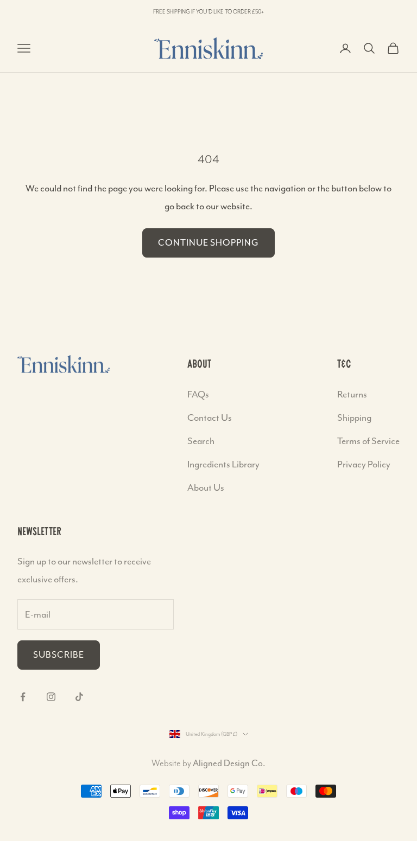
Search (200, 441)
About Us (205, 487)
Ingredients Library (223, 464)
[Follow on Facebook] (22, 696)
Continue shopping (208, 242)
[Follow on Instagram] (51, 696)
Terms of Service (368, 441)
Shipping (354, 417)
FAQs (198, 394)
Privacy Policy (363, 464)
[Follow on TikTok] (79, 696)
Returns (352, 394)
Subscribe (58, 654)
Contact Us (209, 417)
